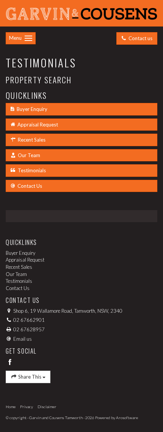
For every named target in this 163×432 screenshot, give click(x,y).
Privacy (26, 406)
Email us (22, 339)
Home (11, 406)
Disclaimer (47, 406)
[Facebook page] (10, 362)
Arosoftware (127, 417)
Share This (29, 377)
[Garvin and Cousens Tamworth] (81, 12)
